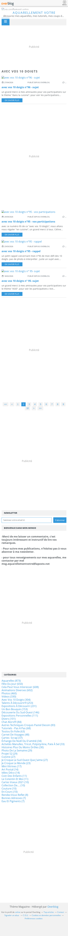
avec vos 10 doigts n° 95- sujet (20, 281)
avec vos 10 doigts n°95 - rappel (21, 251)
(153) (15, 709)
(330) (9, 696)
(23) (16, 763)
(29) (17, 750)
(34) (22, 741)
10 (27, 408)
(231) (19, 706)
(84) (12, 722)
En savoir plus (12, 100)
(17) (12, 766)
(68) (16, 728)
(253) (17, 703)
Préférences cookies (34, 918)
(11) (14, 776)
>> (40, 408)
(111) (20, 715)
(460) (9, 693)
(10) (15, 782)
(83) (28, 725)
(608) (20, 687)
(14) (10, 769)
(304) (16, 699)
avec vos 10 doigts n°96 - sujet (20, 87)
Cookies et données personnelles (46, 915)
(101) (9, 718)
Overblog (52, 906)
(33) (33, 744)
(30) (23, 747)
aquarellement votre (34, 12)
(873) (11, 680)
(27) (8, 757)
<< (5, 404)
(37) (12, 738)
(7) (14, 798)
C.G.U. (25, 915)
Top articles (49, 912)
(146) (20, 712)
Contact (60, 912)
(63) (13, 731)
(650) (12, 684)
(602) (17, 690)
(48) (15, 734)
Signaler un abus (12, 915)
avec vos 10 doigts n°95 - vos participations (28, 221)
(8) (15, 795)
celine (17, 912)
